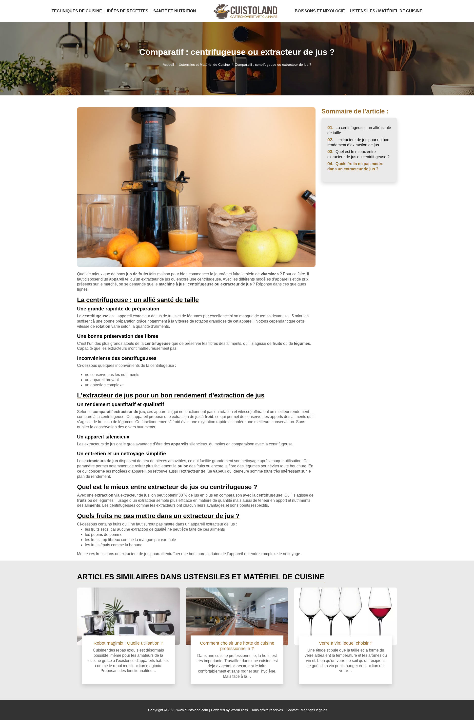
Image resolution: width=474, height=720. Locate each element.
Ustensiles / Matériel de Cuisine (386, 11)
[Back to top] (460, 706)
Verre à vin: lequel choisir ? (345, 643)
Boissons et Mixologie (320, 11)
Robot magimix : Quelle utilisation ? (128, 643)
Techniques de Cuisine (77, 11)
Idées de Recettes (127, 11)
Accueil (168, 64)
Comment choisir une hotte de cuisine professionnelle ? (237, 645)
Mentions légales (314, 710)
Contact (292, 710)
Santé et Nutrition (174, 11)
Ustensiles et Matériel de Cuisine (204, 64)
